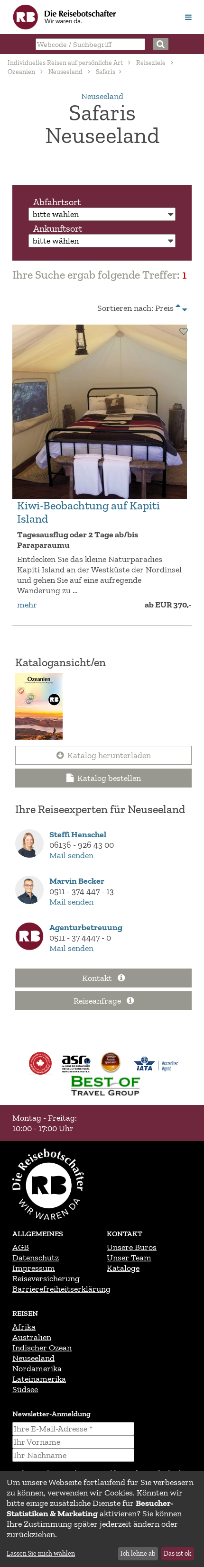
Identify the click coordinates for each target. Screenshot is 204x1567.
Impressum (33, 1268)
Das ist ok (177, 1553)
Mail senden (71, 855)
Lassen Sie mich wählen (41, 1553)
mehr (27, 604)
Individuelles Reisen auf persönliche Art (65, 63)
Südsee (25, 1389)
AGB (20, 1247)
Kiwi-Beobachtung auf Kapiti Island (88, 512)
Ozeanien (21, 72)
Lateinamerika (39, 1379)
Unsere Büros (132, 1247)
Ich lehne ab (138, 1553)
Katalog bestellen (109, 778)
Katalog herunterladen (109, 755)
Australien (31, 1337)
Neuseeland (65, 72)
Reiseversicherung (46, 1278)
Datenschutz (35, 1257)
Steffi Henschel (77, 834)
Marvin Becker (76, 881)
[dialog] (102, 1519)
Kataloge (123, 1268)
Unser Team (129, 1257)
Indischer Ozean (42, 1347)
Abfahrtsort (57, 202)
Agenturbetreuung (85, 927)
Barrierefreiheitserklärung (61, 1289)
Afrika (24, 1327)
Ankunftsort (57, 228)
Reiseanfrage (98, 1001)
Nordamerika (37, 1368)
